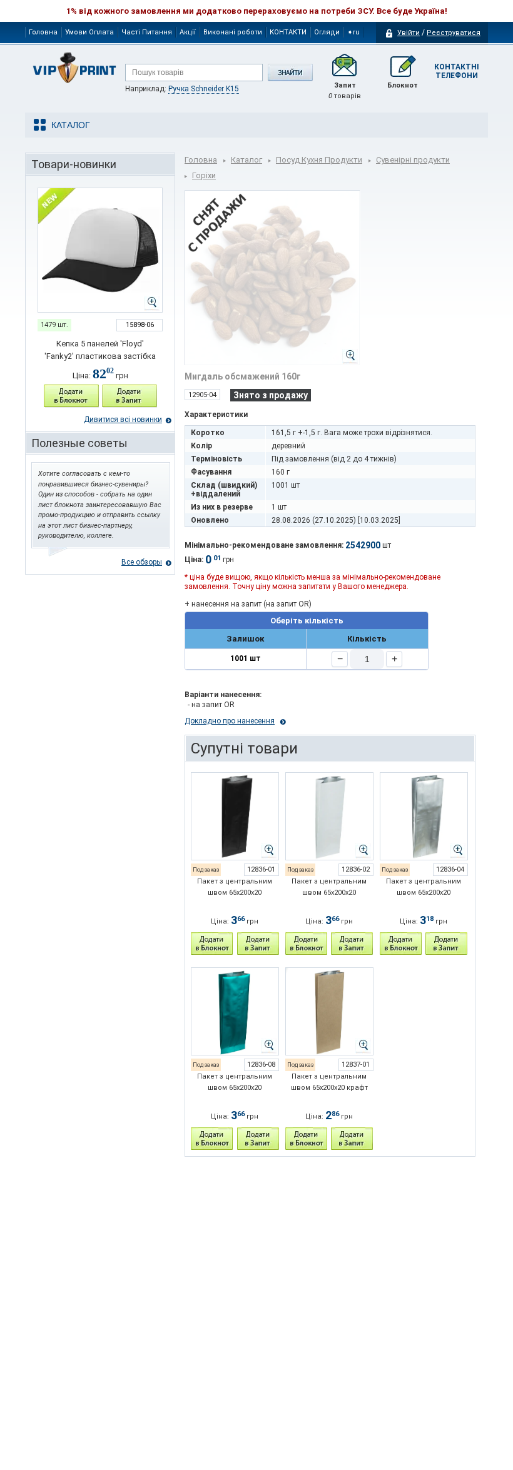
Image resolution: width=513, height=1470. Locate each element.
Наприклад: (182, 88)
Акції (188, 32)
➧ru (353, 32)
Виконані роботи (232, 32)
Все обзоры (141, 562)
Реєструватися (453, 33)
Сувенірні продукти (413, 159)
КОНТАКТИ (288, 32)
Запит (344, 90)
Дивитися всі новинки (123, 419)
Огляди (327, 32)
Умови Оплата (89, 32)
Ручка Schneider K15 (203, 88)
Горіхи (204, 175)
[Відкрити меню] (68, 125)
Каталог (246, 159)
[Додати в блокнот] (71, 396)
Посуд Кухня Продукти (319, 159)
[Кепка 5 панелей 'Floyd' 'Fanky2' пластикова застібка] (100, 250)
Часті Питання (146, 32)
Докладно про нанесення (230, 721)
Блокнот (402, 85)
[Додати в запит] (129, 396)
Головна (43, 32)
